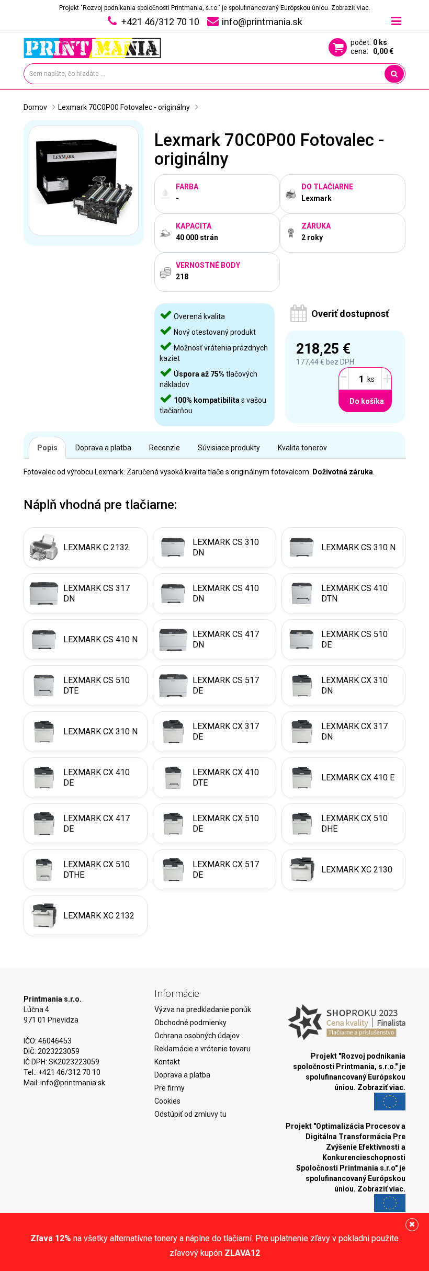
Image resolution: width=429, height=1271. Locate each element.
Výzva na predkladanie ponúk (202, 1009)
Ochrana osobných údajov (197, 1035)
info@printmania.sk (72, 1083)
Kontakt (167, 1062)
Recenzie (164, 448)
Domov (35, 107)
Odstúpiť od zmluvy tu (190, 1114)
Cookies (167, 1101)
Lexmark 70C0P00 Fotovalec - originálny (124, 107)
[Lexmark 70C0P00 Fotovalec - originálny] (84, 180)
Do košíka (366, 401)
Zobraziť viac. (350, 8)
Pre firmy (169, 1088)
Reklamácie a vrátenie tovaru (202, 1049)
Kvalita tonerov (302, 448)
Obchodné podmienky (190, 1022)
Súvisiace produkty (229, 448)
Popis (47, 448)
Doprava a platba (103, 448)
